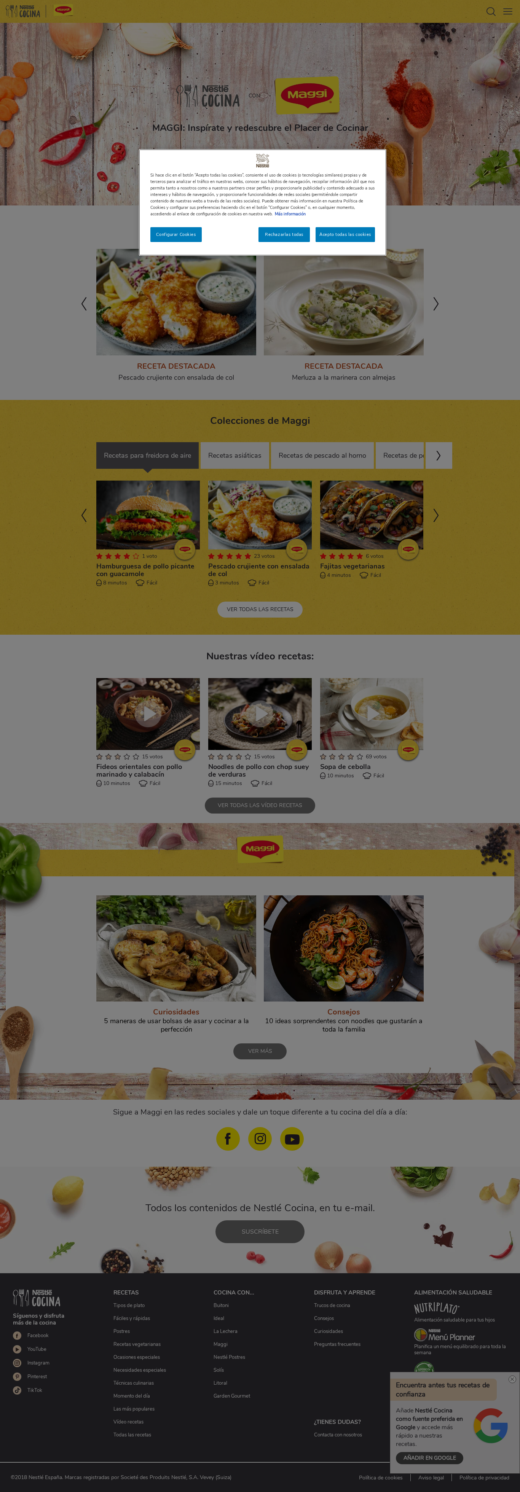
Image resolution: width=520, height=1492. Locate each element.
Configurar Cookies (176, 234)
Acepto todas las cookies (345, 234)
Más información (290, 214)
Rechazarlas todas (284, 234)
